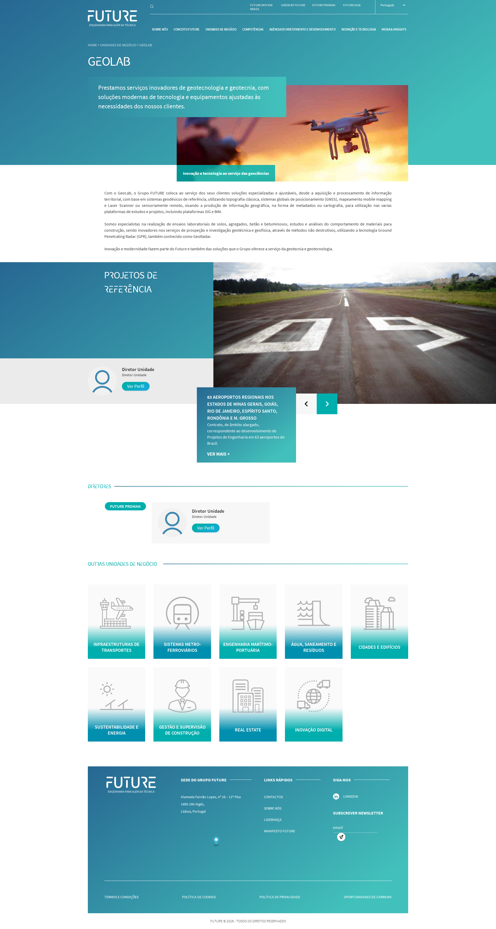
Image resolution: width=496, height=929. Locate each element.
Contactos (273, 797)
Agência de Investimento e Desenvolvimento (302, 29)
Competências (252, 29)
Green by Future (293, 5)
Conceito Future (186, 29)
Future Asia (352, 5)
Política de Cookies (199, 897)
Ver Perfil (135, 386)
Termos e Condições (121, 897)
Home (92, 45)
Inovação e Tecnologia (359, 29)
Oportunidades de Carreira (368, 897)
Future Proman (323, 5)
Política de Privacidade (279, 897)
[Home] (112, 18)
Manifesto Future (279, 831)
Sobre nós (160, 29)
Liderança (273, 819)
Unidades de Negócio (221, 29)
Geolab (146, 45)
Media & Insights (394, 29)
